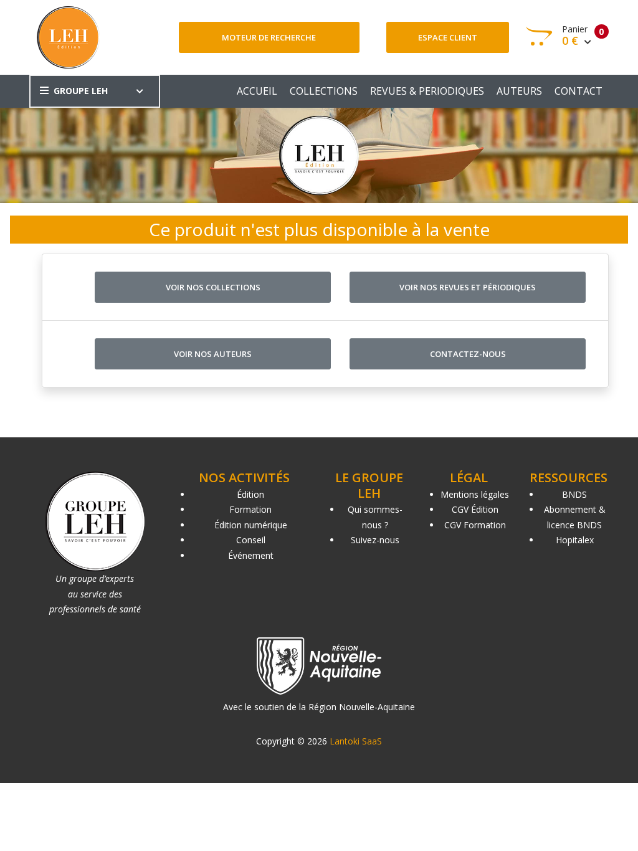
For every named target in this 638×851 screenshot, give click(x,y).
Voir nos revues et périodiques (467, 287)
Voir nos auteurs (213, 353)
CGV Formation (475, 525)
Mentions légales (474, 494)
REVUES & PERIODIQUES (427, 91)
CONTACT (578, 91)
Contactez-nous (468, 353)
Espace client (447, 37)
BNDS (574, 494)
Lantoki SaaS (356, 741)
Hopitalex (575, 540)
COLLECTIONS (324, 91)
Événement (251, 555)
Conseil (250, 540)
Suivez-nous (375, 540)
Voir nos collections (213, 287)
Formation (250, 509)
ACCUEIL (257, 91)
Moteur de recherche (269, 37)
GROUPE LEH (81, 91)
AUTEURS (519, 91)
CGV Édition (475, 509)
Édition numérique (250, 525)
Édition (250, 494)
